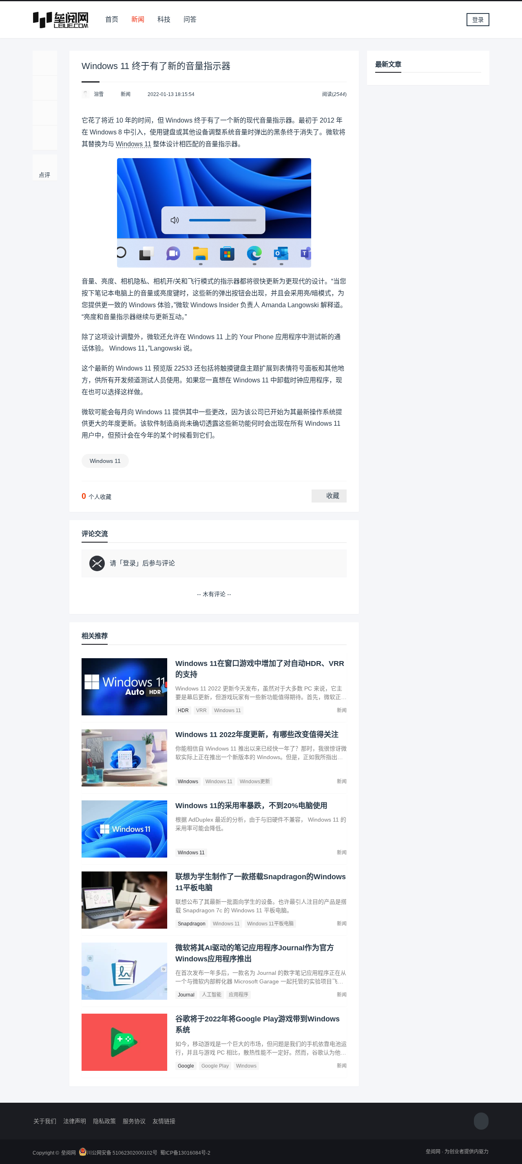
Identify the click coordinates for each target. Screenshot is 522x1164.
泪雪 (99, 94)
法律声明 (74, 1121)
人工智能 (211, 995)
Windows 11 (133, 144)
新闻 (137, 19)
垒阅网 (68, 1153)
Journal (186, 995)
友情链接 (164, 1121)
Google (186, 1066)
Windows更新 (255, 781)
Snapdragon (192, 924)
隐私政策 (104, 1121)
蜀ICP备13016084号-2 (185, 1153)
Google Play (215, 1066)
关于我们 (44, 1121)
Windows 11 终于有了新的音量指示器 (156, 66)
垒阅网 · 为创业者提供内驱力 (457, 1152)
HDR (183, 710)
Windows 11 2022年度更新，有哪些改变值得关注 (256, 735)
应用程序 (238, 995)
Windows (188, 781)
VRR (201, 710)
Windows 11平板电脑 (270, 924)
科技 (163, 19)
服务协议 (134, 1121)
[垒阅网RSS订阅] (481, 1121)
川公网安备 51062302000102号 (122, 1153)
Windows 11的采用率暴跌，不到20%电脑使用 (251, 806)
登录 (478, 19)
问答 (190, 19)
